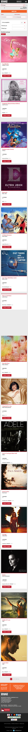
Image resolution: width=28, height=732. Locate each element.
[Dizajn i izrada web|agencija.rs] (16, 730)
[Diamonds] (14, 178)
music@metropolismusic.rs (6, 700)
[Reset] (26, 5)
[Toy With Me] (14, 49)
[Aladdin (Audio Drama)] (14, 135)
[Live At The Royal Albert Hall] (14, 436)
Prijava (25, 7)
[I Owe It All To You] (14, 392)
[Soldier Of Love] (14, 605)
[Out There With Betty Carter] (14, 263)
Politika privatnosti (15, 723)
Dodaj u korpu (6, 75)
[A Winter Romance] (14, 220)
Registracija (23, 8)
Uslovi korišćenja (7, 723)
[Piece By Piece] (14, 349)
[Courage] (14, 520)
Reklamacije (22, 723)
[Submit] (23, 5)
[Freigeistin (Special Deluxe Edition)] (14, 90)
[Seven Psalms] (14, 477)
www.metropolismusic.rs (6, 699)
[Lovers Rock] (14, 648)
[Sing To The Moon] (14, 293)
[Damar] (14, 561)
